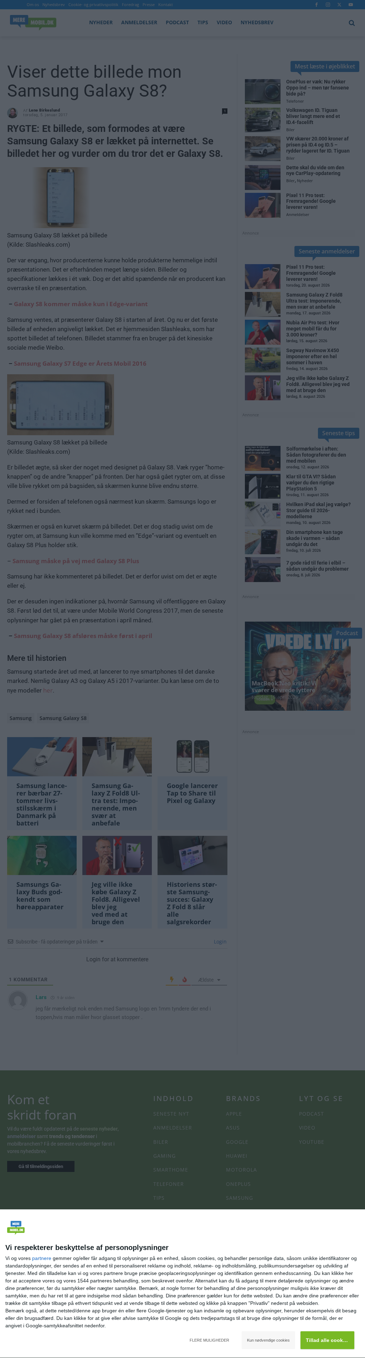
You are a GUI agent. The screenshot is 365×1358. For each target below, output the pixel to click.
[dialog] (182, 1284)
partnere (41, 1258)
